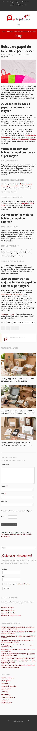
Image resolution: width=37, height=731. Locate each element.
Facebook (10, 9)
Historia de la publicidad (8, 686)
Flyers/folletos (5, 683)
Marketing (9, 31)
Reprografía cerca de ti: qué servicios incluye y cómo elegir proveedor (18, 650)
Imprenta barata (30, 322)
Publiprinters (5, 700)
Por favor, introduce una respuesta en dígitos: (16, 511)
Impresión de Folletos (8, 610)
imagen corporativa (18, 322)
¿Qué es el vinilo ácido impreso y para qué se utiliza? (18, 658)
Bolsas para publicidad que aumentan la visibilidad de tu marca (18, 637)
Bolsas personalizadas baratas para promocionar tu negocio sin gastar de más (17, 628)
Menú (19, 26)
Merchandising (5, 694)
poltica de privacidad (23, 584)
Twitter (14, 9)
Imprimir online (6, 689)
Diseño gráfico (5, 681)
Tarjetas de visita (6, 703)
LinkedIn (23, 9)
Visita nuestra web (7, 314)
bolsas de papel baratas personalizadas (16, 185)
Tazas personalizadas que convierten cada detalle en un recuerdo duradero (18, 632)
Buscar (34, 548)
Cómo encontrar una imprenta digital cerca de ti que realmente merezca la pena (18, 666)
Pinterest (17, 328)
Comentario (5, 464)
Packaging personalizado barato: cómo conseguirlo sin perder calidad (17, 379)
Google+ (13, 328)
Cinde (26, 720)
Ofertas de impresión (8, 697)
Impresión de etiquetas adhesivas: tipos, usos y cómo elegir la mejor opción (18, 662)
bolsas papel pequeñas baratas (24, 139)
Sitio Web (4, 501)
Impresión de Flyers (7, 608)
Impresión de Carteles (8, 613)
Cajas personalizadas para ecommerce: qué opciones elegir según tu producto (17, 411)
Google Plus (19, 9)
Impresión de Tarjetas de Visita (11, 616)
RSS (27, 9)
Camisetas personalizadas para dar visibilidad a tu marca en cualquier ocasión (17, 641)
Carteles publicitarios (7, 678)
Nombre (4, 486)
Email (3, 493)
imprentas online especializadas (11, 294)
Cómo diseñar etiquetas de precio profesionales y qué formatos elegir (16, 444)
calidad (9, 322)
